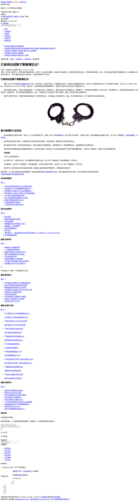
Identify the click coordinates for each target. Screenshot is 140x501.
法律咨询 (8, 31)
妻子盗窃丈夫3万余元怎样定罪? (15, 325)
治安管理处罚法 (24, 84)
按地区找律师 (15, 48)
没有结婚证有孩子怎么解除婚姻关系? (17, 404)
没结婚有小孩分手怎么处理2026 (15, 263)
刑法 (61, 135)
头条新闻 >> (28, 59)
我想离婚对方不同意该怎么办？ (15, 224)
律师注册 (8, 448)
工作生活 (8, 460)
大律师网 (48, 172)
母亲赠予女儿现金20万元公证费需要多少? (19, 191)
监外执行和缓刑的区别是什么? (15, 409)
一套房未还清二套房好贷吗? (14, 204)
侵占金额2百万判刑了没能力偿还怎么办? (18, 363)
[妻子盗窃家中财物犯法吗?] (14, 329)
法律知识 (8, 36)
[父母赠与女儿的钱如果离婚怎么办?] (17, 313)
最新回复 (21, 46)
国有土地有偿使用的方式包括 (14, 254)
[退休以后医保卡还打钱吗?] (14, 374)
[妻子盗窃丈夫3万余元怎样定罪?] (16, 321)
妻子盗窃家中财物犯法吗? (13, 332)
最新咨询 (14, 46)
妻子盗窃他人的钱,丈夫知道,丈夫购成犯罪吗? (20, 193)
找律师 (7, 34)
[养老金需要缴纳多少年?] (13, 351)
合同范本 (8, 38)
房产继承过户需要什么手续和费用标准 (17, 283)
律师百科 (52, 48)
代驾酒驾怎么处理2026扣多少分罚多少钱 (18, 290)
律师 (15, 471)
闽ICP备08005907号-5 (22, 499)
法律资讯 (8, 51)
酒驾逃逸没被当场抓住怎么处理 (15, 287)
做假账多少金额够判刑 (12, 247)
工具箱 (26, 55)
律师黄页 (14, 55)
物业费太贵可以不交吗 (12, 301)
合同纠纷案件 (9, 221)
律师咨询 (19, 475)
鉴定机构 (21, 55)
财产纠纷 (8, 230)
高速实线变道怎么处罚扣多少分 (15, 252)
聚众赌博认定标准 (18, 174)
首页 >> (12, 59)
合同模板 (8, 53)
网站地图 (57, 497)
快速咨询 (8, 46)
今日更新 (8, 457)
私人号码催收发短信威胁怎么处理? (16, 198)
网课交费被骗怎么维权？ (13, 219)
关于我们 (8, 450)
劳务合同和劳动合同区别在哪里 (15, 395)
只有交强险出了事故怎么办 (14, 399)
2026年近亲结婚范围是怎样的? (15, 195)
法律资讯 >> (20, 59)
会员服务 (8, 455)
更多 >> (3, 182)
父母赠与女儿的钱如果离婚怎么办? (16, 317)
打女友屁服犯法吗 (11, 256)
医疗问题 (8, 217)
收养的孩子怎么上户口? (12, 406)
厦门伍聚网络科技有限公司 (60, 499)
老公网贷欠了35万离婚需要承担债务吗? (18, 188)
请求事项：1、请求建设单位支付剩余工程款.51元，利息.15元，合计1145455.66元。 (33, 233)
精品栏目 (8, 40)
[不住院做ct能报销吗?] (12, 344)
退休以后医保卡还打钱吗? (13, 378)
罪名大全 (27, 51)
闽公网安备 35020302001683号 (41, 499)
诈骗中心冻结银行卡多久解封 (14, 299)
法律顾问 (21, 53)
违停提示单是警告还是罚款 (14, 390)
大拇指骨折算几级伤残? (12, 202)
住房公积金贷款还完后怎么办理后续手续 (18, 186)
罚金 (3, 137)
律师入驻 (23, 2)
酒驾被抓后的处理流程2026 (14, 340)
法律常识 (14, 51)
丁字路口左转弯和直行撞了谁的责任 (17, 261)
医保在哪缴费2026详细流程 (14, 259)
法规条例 (33, 51)
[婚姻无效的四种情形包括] (14, 367)
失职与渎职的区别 (11, 294)
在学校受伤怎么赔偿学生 (13, 397)
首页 (6, 29)
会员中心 (17, 2)
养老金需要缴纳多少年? (12, 355)
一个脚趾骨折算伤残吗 (12, 250)
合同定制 (14, 53)
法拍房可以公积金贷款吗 (13, 292)
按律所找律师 (44, 48)
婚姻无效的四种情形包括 (13, 370)
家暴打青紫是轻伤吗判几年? (14, 200)
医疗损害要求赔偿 (11, 235)
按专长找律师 (34, 48)
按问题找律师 (25, 48)
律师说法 (8, 55)
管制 (133, 135)
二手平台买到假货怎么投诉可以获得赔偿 (18, 402)
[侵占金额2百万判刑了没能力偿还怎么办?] (19, 359)
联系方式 (8, 453)
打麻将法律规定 (6, 174)
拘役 (127, 135)
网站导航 (4, 2)
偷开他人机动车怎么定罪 (13, 393)
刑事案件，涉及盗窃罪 (12, 226)
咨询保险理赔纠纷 (11, 228)
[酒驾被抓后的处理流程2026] (14, 336)
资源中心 (10, 2)
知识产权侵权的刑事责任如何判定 (16, 285)
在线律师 (8, 48)
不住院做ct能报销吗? (11, 348)
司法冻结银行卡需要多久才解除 (15, 296)
